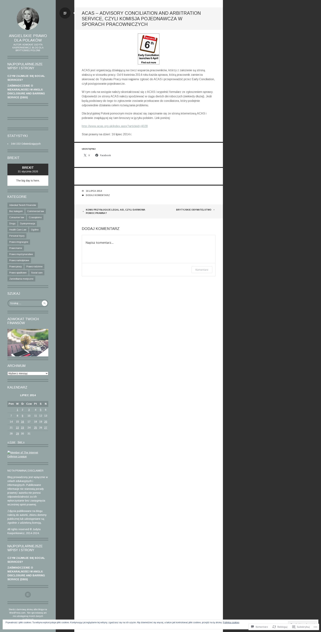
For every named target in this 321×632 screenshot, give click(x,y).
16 (22, 421)
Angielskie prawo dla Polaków (28, 38)
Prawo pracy (15, 266)
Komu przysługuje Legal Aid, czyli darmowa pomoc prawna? (115, 211)
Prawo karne (15, 248)
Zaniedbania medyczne (21, 279)
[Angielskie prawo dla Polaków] (27, 18)
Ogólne (35, 229)
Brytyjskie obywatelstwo (193, 209)
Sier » (21, 442)
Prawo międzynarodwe (21, 254)
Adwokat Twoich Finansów (22, 205)
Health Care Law (17, 229)
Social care (37, 272)
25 (35, 427)
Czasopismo (35, 217)
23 (22, 427)
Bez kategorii (16, 211)
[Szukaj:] (27, 303)
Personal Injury (17, 236)
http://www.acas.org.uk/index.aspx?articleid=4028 (115, 126)
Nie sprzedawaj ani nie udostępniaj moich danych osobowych (30, 616)
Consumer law (16, 217)
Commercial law (35, 211)
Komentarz (201, 269)
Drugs (12, 223)
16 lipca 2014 (94, 191)
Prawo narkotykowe (19, 260)
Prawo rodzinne (34, 266)
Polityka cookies (231, 622)
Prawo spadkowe (18, 272)
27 (45, 427)
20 (45, 421)
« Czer (11, 442)
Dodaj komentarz (98, 195)
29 (17, 433)
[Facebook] (28, 595)
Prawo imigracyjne (18, 242)
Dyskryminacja (27, 223)
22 (17, 427)
